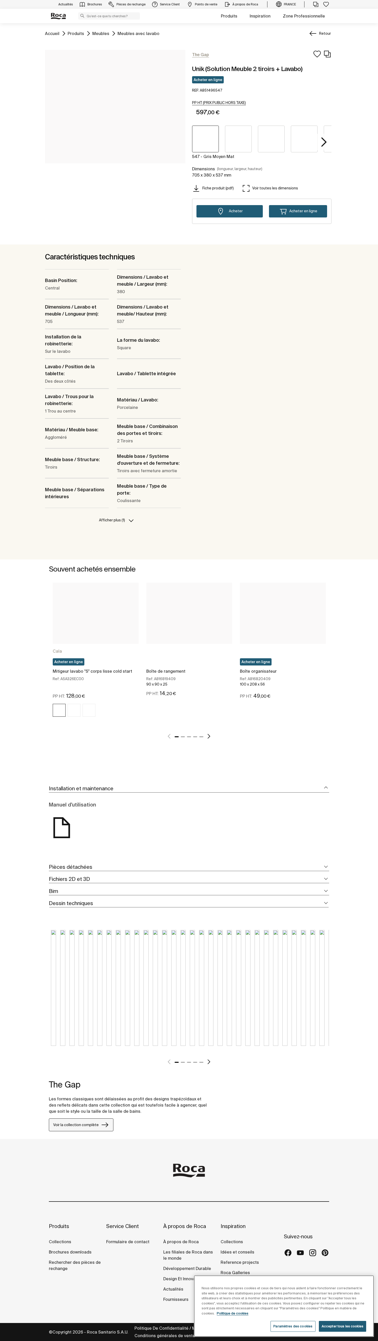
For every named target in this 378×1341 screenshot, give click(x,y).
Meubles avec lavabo (138, 33)
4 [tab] (195, 736)
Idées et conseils (237, 1252)
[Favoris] (326, 4)
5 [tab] (201, 736)
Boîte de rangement (165, 671)
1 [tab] (177, 736)
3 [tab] (189, 736)
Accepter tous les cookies (342, 1326)
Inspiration (260, 16)
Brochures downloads (70, 1252)
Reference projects (240, 1262)
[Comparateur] (316, 4)
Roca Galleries (235, 1272)
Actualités (173, 1289)
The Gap (64, 1084)
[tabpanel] (95, 654)
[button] (82, 15)
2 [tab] (183, 736)
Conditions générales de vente (164, 1335)
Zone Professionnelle (304, 16)
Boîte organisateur (258, 671)
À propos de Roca (184, 1226)
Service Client (122, 1226)
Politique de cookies (232, 1313)
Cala (57, 651)
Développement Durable (187, 1268)
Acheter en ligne (208, 80)
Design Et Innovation (183, 1278)
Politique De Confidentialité (161, 1328)
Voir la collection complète (76, 1125)
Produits (229, 16)
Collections (60, 1241)
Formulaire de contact (127, 1241)
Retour (325, 33)
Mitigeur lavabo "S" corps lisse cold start (92, 671)
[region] (284, 1306)
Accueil (52, 33)
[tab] (189, 789)
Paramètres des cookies (292, 1326)
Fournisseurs (175, 1299)
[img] (59, 710)
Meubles (100, 33)
